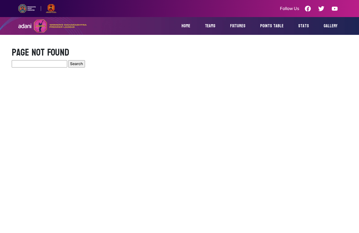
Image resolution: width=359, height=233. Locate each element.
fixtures (237, 26)
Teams (210, 26)
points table (272, 26)
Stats (303, 26)
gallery (331, 26)
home (185, 26)
